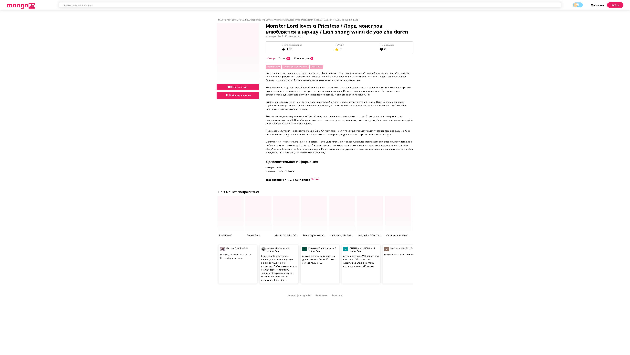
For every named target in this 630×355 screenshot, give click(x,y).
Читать (315, 179)
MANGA (21, 5)
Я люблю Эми (241, 248)
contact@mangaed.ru (299, 295)
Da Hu (279, 167)
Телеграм (337, 295)
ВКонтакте (321, 295)
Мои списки (597, 4)
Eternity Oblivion (286, 170)
